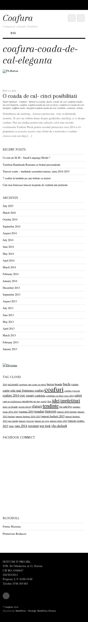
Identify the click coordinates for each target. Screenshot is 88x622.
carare (75, 384)
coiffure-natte (18, 108)
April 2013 (8, 328)
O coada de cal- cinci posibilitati (40, 96)
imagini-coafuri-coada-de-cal (41, 108)
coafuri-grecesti (72, 390)
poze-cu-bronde (10, 406)
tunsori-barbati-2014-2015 (28, 416)
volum (79, 108)
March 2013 (9, 335)
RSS (13, 33)
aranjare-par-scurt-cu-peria (32, 384)
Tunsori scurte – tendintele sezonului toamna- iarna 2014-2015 (36, 171)
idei (56, 400)
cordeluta (40, 395)
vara (11, 426)
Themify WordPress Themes (42, 610)
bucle (49, 101)
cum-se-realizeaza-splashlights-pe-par (21, 401)
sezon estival (25, 406)
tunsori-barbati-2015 (53, 416)
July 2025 (8, 206)
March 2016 (9, 212)
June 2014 (8, 246)
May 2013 (8, 322)
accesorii (13, 384)
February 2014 (11, 274)
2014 (5, 384)
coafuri (23, 104)
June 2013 (8, 315)
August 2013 (10, 301)
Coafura (9, 607)
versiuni (33, 425)
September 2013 (11, 294)
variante (71, 108)
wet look (45, 426)
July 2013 (8, 308)
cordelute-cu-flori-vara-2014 (60, 395)
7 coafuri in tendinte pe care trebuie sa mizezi (27, 178)
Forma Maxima (12, 526)
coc (22, 395)
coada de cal (59, 101)
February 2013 (11, 342)
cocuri (30, 395)
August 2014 (10, 233)
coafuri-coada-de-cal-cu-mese (43, 104)
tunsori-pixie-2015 (58, 420)
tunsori (50, 411)
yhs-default (59, 425)
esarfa (44, 401)
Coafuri (23, 101)
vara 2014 (20, 426)
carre (6, 390)
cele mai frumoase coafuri (27, 390)
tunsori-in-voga (42, 420)
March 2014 (9, 267)
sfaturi (37, 406)
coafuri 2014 (11, 395)
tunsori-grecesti (26, 420)
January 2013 (10, 349)
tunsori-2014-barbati (67, 411)
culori (78, 395)
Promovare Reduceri (14, 534)
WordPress (20, 610)
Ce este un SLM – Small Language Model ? (26, 157)
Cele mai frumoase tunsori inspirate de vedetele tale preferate (35, 185)
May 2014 (8, 253)
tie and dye (65, 407)
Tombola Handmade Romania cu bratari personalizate (31, 164)
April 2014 (8, 260)
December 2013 (11, 287)
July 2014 (8, 240)
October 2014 (10, 219)
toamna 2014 (26, 411)
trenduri (39, 411)
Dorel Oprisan (10, 101)
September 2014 (11, 226)
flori (49, 401)
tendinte (61, 108)
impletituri (70, 400)
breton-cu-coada (37, 101)
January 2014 (10, 281)
